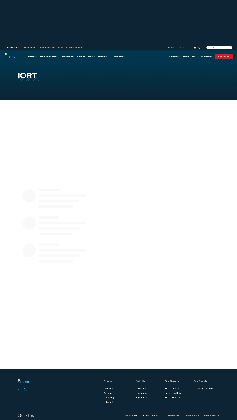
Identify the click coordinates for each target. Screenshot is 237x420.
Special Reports (86, 56)
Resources (189, 56)
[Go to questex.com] (26, 415)
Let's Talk (108, 402)
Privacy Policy (192, 415)
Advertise (170, 47)
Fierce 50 (103, 56)
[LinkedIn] (194, 48)
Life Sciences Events (204, 388)
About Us (182, 47)
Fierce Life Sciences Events (71, 47)
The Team (109, 388)
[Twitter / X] (199, 48)
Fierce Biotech (28, 47)
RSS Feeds (142, 397)
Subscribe (224, 56)
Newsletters (142, 388)
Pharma (30, 56)
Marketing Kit (110, 397)
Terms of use (173, 415)
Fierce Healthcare (47, 47)
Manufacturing (48, 56)
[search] (229, 47)
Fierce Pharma (12, 47)
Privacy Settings (211, 415)
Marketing (68, 56)
